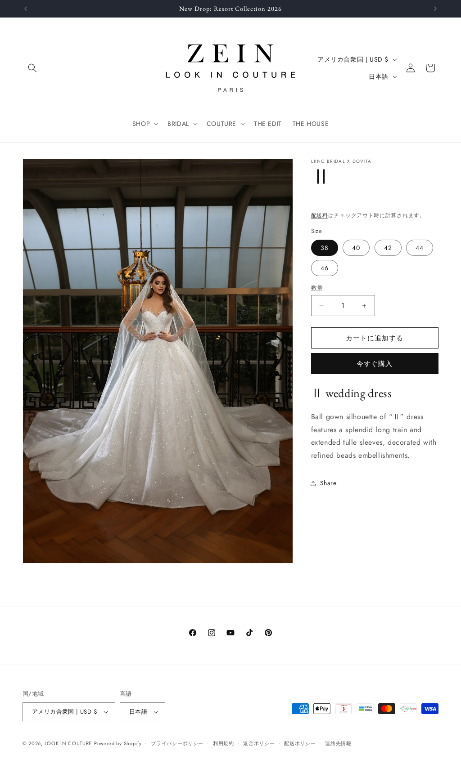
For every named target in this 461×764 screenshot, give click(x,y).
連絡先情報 (338, 743)
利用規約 (223, 743)
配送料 (319, 215)
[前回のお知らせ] (26, 8)
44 (420, 247)
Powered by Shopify (118, 743)
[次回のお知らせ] (435, 8)
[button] (32, 68)
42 (388, 247)
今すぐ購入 (375, 364)
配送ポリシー (300, 743)
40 (356, 247)
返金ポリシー (259, 743)
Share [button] (328, 482)
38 (325, 247)
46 (325, 268)
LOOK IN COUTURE (68, 743)
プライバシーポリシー (177, 743)
